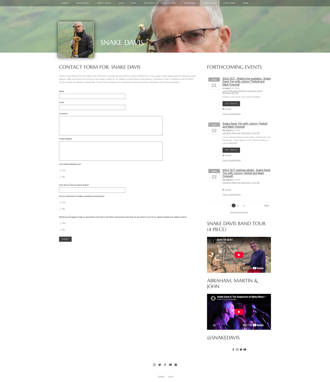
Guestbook (190, 3)
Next (266, 205)
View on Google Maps (231, 114)
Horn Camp (229, 3)
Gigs (121, 3)
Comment (63, 113)
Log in (170, 376)
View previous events (239, 212)
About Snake (104, 3)
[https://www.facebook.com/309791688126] (165, 365)
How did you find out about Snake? (74, 185)
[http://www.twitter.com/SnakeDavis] (241, 350)
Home (64, 3)
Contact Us (210, 3)
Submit (65, 239)
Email (61, 102)
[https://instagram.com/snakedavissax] (154, 365)
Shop (134, 3)
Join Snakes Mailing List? (70, 164)
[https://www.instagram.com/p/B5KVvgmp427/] (237, 350)
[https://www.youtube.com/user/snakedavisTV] (245, 350)
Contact (161, 376)
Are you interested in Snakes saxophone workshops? (82, 196)
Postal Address (65, 139)
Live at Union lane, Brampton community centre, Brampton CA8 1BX (242, 92)
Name (61, 91)
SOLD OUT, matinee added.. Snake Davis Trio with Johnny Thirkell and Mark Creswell (246, 173)
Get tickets (231, 104)
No (63, 177)
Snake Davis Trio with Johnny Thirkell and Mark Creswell (244, 125)
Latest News (170, 3)
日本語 (246, 3)
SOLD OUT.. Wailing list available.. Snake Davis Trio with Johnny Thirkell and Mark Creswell (246, 81)
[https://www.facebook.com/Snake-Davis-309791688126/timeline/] (233, 350)
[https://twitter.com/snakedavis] (160, 365)
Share (228, 109)
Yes (64, 170)
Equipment (149, 3)
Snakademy (82, 3)
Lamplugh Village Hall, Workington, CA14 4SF (241, 133)
